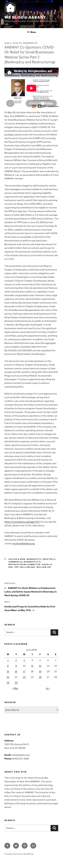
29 (8, 682)
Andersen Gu (30, 43)
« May (15, 688)
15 (8, 671)
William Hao (27, 567)
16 (16, 671)
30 (16, 682)
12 (40, 666)
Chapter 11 (49, 559)
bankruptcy (34, 559)
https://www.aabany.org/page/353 (22, 522)
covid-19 (47, 564)
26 (40, 677)
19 (40, 671)
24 (24, 677)
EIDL (10, 567)
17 (24, 671)
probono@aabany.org (24, 543)
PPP (17, 567)
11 (32, 666)
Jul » (48, 688)
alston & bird (16, 559)
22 (8, 677)
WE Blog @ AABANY (25, 17)
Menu (33, 32)
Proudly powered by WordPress (19, 854)
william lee (44, 567)
